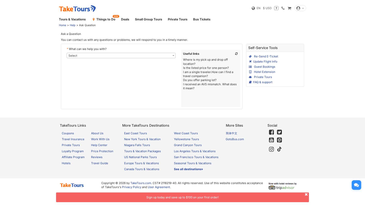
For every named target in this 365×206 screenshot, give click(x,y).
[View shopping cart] (289, 8)
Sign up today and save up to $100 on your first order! (182, 197)
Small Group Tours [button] (148, 19)
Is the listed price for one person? (206, 68)
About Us (97, 133)
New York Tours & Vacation (142, 139)
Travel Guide (99, 163)
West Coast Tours (186, 133)
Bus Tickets (201, 19)
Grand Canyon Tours (188, 145)
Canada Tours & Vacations (141, 169)
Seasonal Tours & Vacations (192, 163)
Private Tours (177, 19)
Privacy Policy (131, 187)
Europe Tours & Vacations (141, 163)
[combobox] (121, 55)
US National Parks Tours (140, 157)
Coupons (68, 133)
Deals (125, 19)
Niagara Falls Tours (137, 145)
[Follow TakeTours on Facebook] (271, 132)
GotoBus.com (235, 139)
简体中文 (231, 133)
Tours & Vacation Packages (142, 151)
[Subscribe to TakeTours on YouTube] (271, 140)
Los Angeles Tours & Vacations (195, 151)
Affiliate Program (73, 157)
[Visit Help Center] (276, 8)
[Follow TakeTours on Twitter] (279, 132)
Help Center (99, 145)
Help (72, 25)
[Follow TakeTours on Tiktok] (279, 149)
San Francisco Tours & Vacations (196, 157)
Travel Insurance (73, 139)
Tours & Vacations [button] (72, 19)
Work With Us (100, 139)
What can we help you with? (87, 49)
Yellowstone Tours (186, 139)
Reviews (96, 157)
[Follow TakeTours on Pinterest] (279, 140)
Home (62, 25)
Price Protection (102, 151)
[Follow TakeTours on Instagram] (271, 149)
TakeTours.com (140, 183)
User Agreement (159, 187)
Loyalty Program (73, 151)
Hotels (66, 163)
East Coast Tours (135, 133)
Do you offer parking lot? (200, 80)
